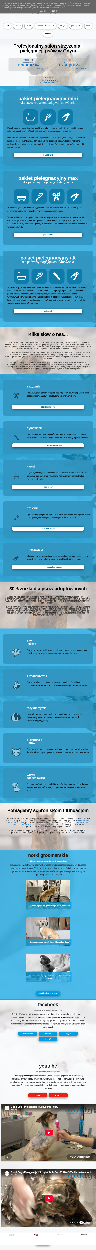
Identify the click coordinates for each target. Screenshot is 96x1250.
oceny (48, 1039)
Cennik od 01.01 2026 (45, 26)
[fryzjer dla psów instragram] (84, 1239)
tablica (48, 1034)
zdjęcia (68, 1034)
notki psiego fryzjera (48, 993)
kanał (38, 1095)
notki (88, 26)
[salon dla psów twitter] (12, 1239)
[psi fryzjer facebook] (60, 1239)
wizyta (62, 26)
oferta (28, 26)
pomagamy (75, 26)
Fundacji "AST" (28, 825)
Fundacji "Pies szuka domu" (48, 825)
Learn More (44, 11)
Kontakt (48, 34)
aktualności (28, 1034)
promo (58, 1095)
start (7, 26)
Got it (54, 11)
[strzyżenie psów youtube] (36, 1239)
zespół (17, 26)
